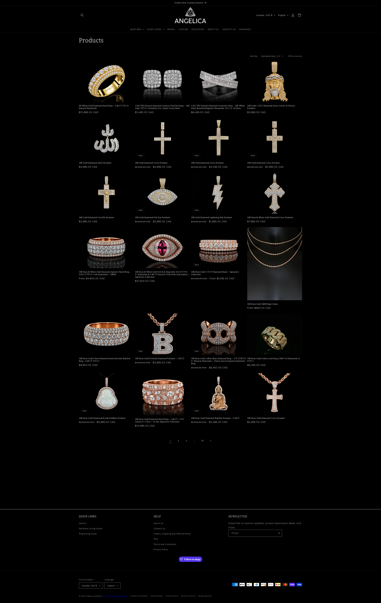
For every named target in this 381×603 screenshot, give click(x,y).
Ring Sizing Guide (88, 533)
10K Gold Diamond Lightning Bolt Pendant (211, 217)
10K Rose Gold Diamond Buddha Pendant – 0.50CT (215, 418)
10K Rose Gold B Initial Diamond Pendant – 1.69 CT (159, 358)
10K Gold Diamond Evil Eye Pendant (152, 217)
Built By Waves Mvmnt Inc (115, 596)
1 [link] (170, 440)
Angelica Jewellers (94, 596)
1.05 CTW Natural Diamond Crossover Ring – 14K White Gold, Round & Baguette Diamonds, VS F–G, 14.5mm (218, 107)
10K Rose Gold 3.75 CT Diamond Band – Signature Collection (215, 273)
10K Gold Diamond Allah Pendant (95, 163)
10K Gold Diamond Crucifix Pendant (96, 217)
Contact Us (159, 528)
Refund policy (157, 596)
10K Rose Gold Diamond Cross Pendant (266, 418)
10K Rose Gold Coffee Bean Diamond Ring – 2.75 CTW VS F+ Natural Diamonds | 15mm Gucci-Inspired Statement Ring (218, 361)
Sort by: (254, 56)
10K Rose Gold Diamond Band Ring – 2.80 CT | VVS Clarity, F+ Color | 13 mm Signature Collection (159, 420)
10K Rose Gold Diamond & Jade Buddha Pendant (102, 418)
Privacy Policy (161, 549)
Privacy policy (172, 596)
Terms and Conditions (165, 544)
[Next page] (210, 441)
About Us (158, 523)
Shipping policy (205, 596)
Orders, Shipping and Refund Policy (172, 533)
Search (82, 523)
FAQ (156, 539)
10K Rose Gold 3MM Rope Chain (262, 304)
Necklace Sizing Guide (90, 528)
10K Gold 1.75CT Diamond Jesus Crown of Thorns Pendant (271, 107)
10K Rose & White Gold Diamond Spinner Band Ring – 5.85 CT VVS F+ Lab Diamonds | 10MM (105, 273)
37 (202, 440)
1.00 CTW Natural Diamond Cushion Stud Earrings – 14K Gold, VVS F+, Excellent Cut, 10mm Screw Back (162, 107)
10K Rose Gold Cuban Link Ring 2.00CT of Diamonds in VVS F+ (273, 359)
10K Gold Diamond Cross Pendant (151, 163)
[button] (82, 15)
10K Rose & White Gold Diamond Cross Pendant (270, 217)
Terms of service (188, 596)
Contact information (139, 596)
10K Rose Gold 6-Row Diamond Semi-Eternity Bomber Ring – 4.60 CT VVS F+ (105, 359)
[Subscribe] (278, 533)
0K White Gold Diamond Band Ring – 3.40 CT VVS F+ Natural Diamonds (104, 107)
